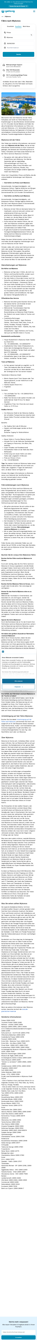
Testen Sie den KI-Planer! (17, 6)
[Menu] (34, 11)
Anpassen (18, 686)
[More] (2, 17)
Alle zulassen (19, 681)
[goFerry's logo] (8, 11)
